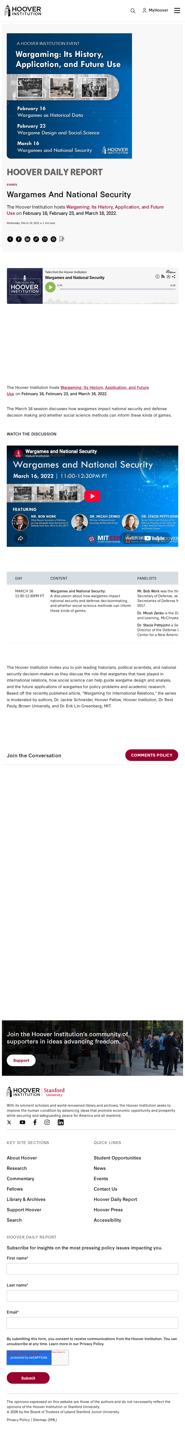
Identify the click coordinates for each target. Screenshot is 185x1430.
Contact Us (105, 1188)
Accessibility (107, 1219)
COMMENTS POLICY (151, 755)
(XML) (52, 1419)
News (100, 1168)
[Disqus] (92, 825)
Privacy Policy (18, 1419)
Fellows (15, 1188)
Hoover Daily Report (115, 1199)
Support (21, 1060)
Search (14, 1219)
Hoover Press (108, 1209)
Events (101, 1178)
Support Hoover (24, 1209)
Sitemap (39, 1419)
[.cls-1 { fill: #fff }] (36, 239)
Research (17, 1168)
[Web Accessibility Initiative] (23, 10)
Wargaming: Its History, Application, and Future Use (85, 209)
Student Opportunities (117, 1157)
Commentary (20, 1178)
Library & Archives (26, 1199)
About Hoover (22, 1157)
